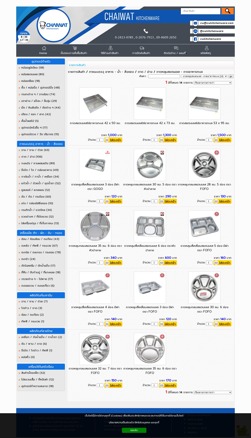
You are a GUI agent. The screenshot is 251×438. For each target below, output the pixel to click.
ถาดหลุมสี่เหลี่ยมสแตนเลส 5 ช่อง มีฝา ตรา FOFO (204, 248)
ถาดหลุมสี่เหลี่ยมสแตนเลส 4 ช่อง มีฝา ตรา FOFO (95, 309)
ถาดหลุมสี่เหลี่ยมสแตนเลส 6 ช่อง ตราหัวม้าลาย (150, 248)
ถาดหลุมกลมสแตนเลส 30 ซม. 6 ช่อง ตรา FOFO (204, 309)
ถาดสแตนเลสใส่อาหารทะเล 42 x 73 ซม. (150, 123)
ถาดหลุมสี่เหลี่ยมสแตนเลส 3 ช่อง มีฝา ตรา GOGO (95, 186)
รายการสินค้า (77, 65)
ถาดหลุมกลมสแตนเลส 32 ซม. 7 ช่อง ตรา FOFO (95, 370)
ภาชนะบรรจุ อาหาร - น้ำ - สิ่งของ (111, 71)
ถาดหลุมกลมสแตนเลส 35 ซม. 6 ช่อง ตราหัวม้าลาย (95, 248)
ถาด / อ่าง (145, 71)
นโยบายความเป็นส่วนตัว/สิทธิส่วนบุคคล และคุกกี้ (134, 422)
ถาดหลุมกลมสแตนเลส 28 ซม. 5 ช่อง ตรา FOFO (204, 186)
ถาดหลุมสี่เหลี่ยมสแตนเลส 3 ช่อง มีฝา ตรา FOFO (150, 309)
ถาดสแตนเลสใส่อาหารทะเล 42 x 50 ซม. (95, 123)
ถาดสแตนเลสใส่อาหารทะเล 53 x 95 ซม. (204, 123)
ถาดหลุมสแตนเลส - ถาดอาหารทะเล (179, 71)
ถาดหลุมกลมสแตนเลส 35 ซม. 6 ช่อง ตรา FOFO (150, 370)
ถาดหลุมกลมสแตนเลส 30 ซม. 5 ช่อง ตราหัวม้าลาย (150, 186)
